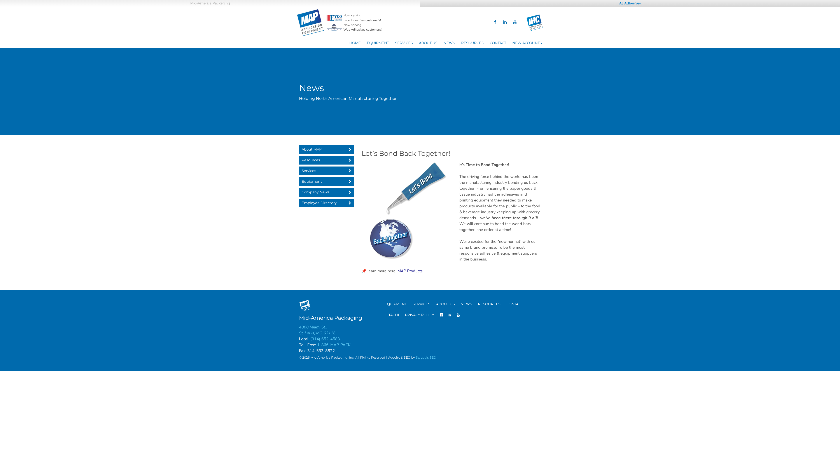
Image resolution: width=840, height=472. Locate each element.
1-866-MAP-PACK (333, 344)
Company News (315, 192)
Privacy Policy (419, 315)
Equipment (378, 43)
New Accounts (527, 43)
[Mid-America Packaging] (311, 22)
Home (355, 43)
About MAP (312, 149)
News (449, 43)
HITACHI (392, 315)
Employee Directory (319, 203)
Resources (472, 43)
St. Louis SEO (426, 357)
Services (404, 43)
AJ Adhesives (630, 3)
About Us (428, 43)
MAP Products (410, 271)
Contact (498, 43)
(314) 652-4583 (325, 339)
